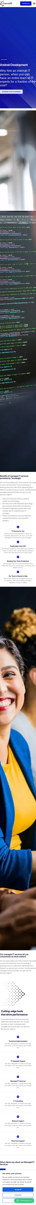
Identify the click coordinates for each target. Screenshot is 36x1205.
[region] (18, 1187)
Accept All (18, 1189)
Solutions (4, 59)
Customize (18, 1195)
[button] (34, 3)
